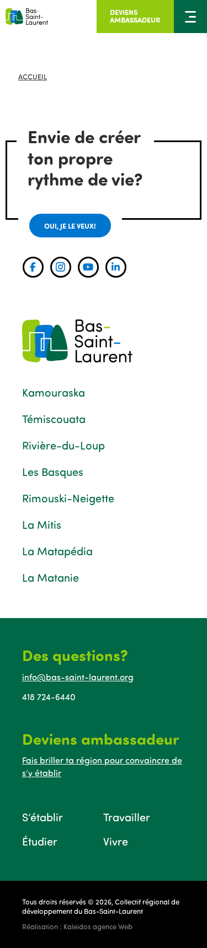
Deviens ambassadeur (135, 15)
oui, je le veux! (70, 225)
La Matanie (50, 577)
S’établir (42, 817)
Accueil (32, 76)
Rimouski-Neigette (68, 498)
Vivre (115, 841)
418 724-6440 (49, 696)
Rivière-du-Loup (63, 445)
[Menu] (190, 16)
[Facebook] (33, 267)
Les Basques (52, 471)
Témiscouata (54, 418)
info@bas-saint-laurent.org (78, 676)
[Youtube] (88, 267)
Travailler (126, 817)
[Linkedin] (115, 267)
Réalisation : (77, 926)
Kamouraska (53, 392)
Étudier (39, 841)
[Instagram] (60, 267)
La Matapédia (57, 551)
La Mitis (41, 524)
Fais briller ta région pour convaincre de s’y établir (102, 766)
